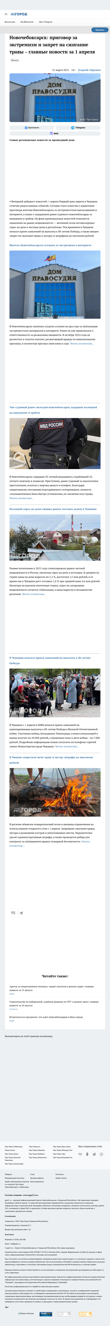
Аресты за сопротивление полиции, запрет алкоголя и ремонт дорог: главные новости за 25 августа (51, 990)
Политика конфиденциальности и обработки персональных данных (32, 1286)
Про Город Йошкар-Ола (62, 1150)
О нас (32, 1174)
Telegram (8, 1174)
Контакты (59, 1174)
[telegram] (22, 913)
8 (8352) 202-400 (19, 1239)
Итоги (14, 60)
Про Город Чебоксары (13, 1146)
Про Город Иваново (37, 1150)
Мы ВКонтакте (27, 22)
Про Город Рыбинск (37, 1154)
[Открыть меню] (6, 14)
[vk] (13, 913)
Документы (10, 22)
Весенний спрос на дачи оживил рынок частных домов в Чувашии (53, 509)
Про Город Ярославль (62, 1146)
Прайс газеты (61, 1178)
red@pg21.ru (15, 1244)
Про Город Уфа (59, 1154)
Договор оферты (37, 1178)
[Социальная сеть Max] (55, 133)
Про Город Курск (11, 1154)
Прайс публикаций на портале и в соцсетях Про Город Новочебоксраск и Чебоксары (17, 1184)
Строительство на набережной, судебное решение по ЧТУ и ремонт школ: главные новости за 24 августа (54, 1005)
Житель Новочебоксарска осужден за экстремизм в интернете (50, 245)
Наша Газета (10, 1150)
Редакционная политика (14, 1178)
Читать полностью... (82, 343)
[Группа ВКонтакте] (31, 128)
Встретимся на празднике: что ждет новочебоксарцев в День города (46, 1019)
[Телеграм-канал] (78, 128)
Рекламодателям (37, 1182)
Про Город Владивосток (62, 1157)
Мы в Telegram (45, 22)
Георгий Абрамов (89, 70)
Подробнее (62, 1282)
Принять (100, 30)
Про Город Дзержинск (38, 1157)
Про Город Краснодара (14, 1164)
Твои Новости (34, 1146)
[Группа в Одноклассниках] (87, 1154)
